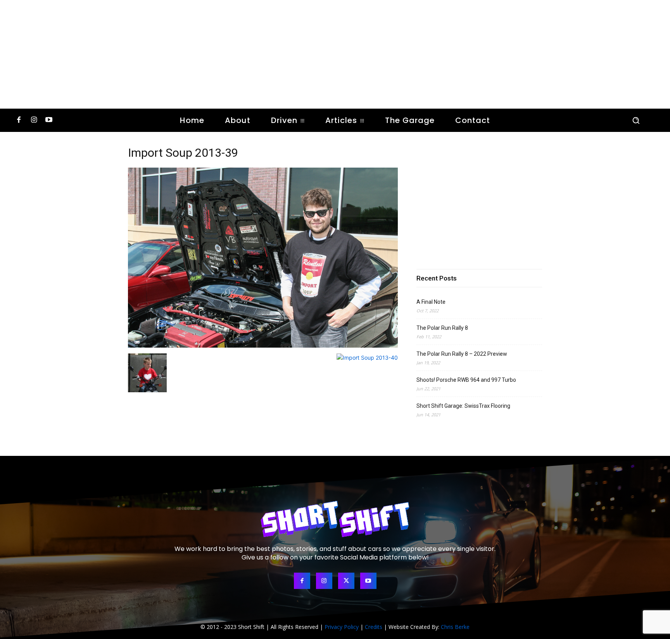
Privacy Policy (342, 626)
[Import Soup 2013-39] (263, 345)
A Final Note (431, 302)
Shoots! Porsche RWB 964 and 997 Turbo (466, 380)
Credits (373, 626)
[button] (636, 120)
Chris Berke (455, 626)
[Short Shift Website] (335, 519)
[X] (346, 581)
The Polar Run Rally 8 (442, 328)
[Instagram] (34, 120)
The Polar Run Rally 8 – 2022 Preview (461, 354)
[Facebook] (18, 120)
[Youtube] (49, 120)
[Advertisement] (335, 54)
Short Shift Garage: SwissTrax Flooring (463, 406)
